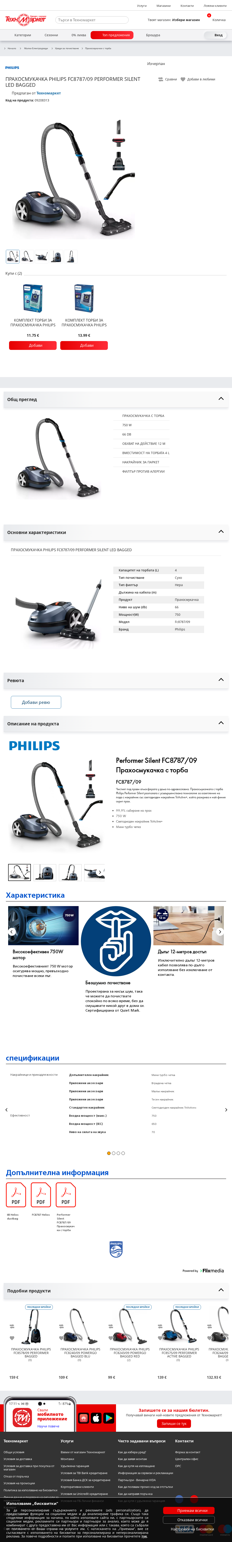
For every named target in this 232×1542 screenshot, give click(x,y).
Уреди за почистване (67, 48)
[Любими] (199, 35)
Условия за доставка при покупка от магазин (29, 1467)
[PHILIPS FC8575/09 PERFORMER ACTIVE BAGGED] (179, 1324)
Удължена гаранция (75, 1466)
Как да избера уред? (132, 1452)
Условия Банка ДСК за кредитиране (85, 1480)
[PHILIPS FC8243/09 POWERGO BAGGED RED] (129, 1324)
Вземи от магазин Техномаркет (83, 1452)
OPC (178, 1466)
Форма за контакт (187, 1452)
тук (144, 1536)
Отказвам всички (192, 1519)
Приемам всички (192, 1510)
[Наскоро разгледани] (183, 35)
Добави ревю (36, 702)
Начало (12, 48)
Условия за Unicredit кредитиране (84, 1494)
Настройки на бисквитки (192, 1529)
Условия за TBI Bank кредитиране (84, 1473)
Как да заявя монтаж (132, 1459)
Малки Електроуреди (36, 48)
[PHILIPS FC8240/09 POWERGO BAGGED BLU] (80, 1324)
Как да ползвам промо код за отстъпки (145, 1487)
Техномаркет (48, 93)
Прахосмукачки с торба (98, 48)
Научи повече (48, 1426)
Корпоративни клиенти (77, 1487)
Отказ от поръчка (16, 1476)
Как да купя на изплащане (136, 1466)
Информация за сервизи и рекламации (145, 1473)
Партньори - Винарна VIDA (137, 1480)
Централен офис (186, 1459)
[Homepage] (25, 20)
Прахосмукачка (187, 599)
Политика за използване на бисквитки (30, 1490)
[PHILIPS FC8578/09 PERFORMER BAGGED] (31, 1324)
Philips (180, 629)
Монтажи (67, 1459)
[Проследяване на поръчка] (191, 35)
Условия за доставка (18, 1459)
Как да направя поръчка (135, 1494)
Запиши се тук (174, 1423)
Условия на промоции (19, 1483)
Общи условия (14, 1452)
